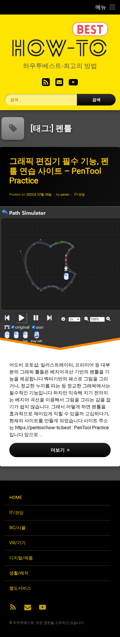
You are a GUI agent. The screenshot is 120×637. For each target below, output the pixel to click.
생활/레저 (19, 573)
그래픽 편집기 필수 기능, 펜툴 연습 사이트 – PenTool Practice (59, 170)
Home (15, 497)
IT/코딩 (79, 194)
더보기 (80, 450)
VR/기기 (17, 542)
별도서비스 (20, 588)
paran (65, 194)
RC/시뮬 (17, 527)
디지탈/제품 (21, 558)
